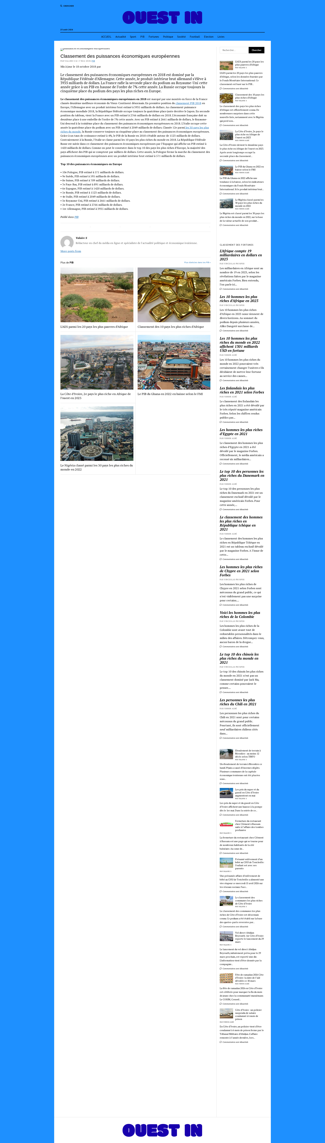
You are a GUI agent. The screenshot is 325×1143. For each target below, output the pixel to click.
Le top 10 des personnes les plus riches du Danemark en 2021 (242, 475)
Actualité (120, 36)
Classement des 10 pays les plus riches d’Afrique (171, 327)
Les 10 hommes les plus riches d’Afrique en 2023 (239, 299)
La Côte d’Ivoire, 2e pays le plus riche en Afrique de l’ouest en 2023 (95, 396)
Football (195, 36)
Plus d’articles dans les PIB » (197, 262)
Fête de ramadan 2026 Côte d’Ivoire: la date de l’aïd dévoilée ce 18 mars (249, 977)
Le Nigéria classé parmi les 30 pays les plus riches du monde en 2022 (96, 467)
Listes (221, 36)
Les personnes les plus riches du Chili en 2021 (238, 702)
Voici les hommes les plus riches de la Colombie (240, 615)
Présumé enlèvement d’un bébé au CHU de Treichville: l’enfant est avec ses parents (249, 864)
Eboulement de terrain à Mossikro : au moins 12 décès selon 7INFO (248, 753)
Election (208, 36)
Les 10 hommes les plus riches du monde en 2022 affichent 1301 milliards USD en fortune (240, 344)
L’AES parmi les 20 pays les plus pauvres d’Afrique (94, 327)
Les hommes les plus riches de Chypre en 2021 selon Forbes (241, 571)
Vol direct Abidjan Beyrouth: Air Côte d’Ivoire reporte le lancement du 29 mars (249, 937)
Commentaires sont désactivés (235, 88)
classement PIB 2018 (188, 103)
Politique (168, 36)
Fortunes (154, 36)
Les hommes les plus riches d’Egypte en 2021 (241, 432)
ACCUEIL (106, 36)
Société (181, 36)
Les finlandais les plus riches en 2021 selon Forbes (242, 390)
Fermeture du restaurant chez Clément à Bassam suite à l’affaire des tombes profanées (249, 825)
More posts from (70, 251)
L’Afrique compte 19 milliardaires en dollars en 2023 (241, 255)
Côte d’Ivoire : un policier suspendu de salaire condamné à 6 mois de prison (248, 1014)
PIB (142, 36)
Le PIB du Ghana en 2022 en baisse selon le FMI (170, 394)
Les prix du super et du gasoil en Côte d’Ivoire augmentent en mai (247, 792)
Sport (133, 36)
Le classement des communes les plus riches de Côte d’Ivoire (249, 900)
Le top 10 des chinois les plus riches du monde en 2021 (239, 658)
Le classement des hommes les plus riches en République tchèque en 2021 (241, 523)
